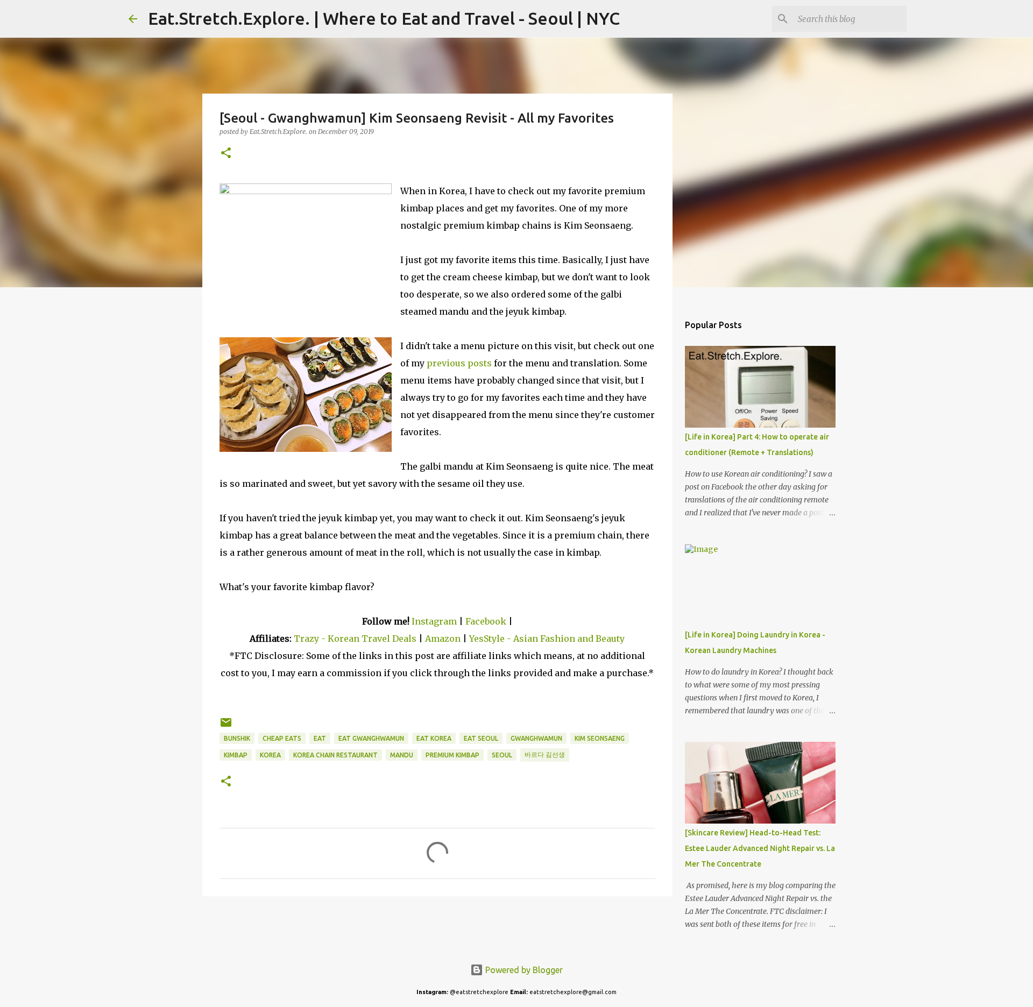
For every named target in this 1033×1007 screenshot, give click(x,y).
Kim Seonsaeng (600, 738)
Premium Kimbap (452, 754)
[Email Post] (226, 726)
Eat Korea (433, 738)
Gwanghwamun (536, 738)
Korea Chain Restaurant (335, 754)
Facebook (485, 621)
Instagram (434, 621)
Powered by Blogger (523, 970)
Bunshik (237, 738)
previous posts (459, 363)
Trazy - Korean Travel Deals (355, 638)
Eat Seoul (481, 738)
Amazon (444, 638)
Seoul (502, 754)
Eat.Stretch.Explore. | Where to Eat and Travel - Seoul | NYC (384, 18)
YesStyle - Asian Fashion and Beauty (547, 638)
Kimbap (235, 754)
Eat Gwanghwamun (371, 738)
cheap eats (282, 738)
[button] (226, 153)
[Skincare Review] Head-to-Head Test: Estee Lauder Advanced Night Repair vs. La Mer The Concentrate (760, 848)
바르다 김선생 (545, 754)
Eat (320, 738)
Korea (270, 754)
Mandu (401, 754)
